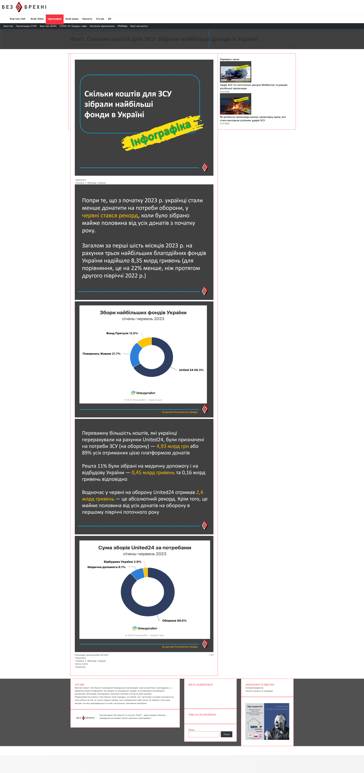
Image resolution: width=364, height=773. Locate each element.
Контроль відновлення (102, 26)
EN (109, 18)
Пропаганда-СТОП (26, 26)
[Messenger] (1, 747)
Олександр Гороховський (82, 44)
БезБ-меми (72, 18)
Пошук (192, 730)
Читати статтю (82, 664)
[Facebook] (0, 747)
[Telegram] (76, 670)
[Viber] (77, 670)
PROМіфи (122, 26)
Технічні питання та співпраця (259, 691)
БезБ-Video (37, 18)
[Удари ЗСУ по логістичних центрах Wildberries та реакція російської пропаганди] (235, 82)
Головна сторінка (79, 30)
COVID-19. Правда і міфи (73, 26)
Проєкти (87, 18)
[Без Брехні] (24, 7)
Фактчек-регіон (139, 26)
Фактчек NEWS (48, 26)
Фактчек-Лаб (17, 18)
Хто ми (100, 18)
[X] (75, 670)
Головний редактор (254, 688)
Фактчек (8, 26)
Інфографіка (55, 18)
